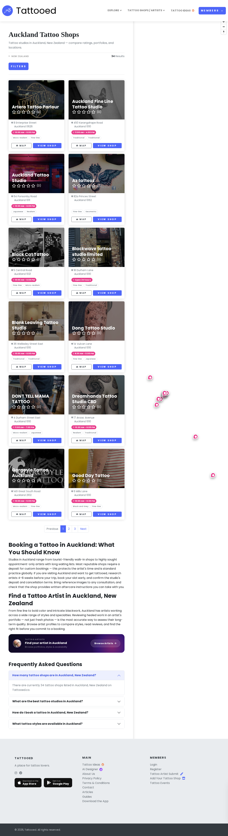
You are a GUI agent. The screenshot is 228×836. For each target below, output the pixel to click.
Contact (88, 787)
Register (156, 769)
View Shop (47, 145)
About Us (88, 774)
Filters (18, 66)
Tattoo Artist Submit (164, 774)
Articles (87, 792)
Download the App (95, 801)
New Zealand (20, 56)
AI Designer (90, 769)
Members (210, 10)
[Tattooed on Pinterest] (20, 773)
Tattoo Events (160, 783)
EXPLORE (113, 10)
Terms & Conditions (96, 783)
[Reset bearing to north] (223, 31)
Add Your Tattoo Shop (165, 778)
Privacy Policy (92, 778)
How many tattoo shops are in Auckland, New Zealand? (54, 675)
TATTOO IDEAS (181, 10)
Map (23, 145)
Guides (87, 797)
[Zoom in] (223, 21)
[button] (150, 377)
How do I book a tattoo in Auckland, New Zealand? (50, 712)
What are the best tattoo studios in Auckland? (47, 701)
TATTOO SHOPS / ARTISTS (145, 10)
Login (153, 765)
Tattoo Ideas (91, 765)
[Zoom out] (223, 26)
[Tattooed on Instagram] (16, 773)
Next (83, 529)
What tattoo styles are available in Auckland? (47, 724)
